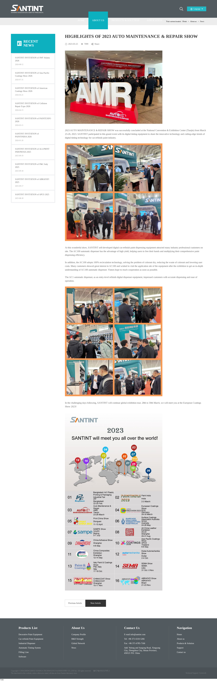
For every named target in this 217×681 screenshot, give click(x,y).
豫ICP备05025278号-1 (101, 671)
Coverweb (202, 673)
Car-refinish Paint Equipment (31, 639)
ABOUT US (98, 20)
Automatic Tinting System (30, 648)
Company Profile (78, 634)
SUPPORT (175, 20)
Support (180, 648)
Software (22, 657)
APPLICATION (154, 20)
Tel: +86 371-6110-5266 (134, 639)
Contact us (181, 652)
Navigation (184, 628)
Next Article (95, 603)
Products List (28, 628)
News (73, 648)
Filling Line (24, 652)
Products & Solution (185, 643)
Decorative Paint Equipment (30, 634)
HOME (81, 20)
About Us (78, 628)
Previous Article (75, 603)
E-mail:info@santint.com (134, 634)
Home (179, 634)
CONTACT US (195, 20)
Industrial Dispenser (27, 643)
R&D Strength (77, 639)
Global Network (78, 643)
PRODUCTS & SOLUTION (125, 20)
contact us (132, 628)
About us (180, 639)
